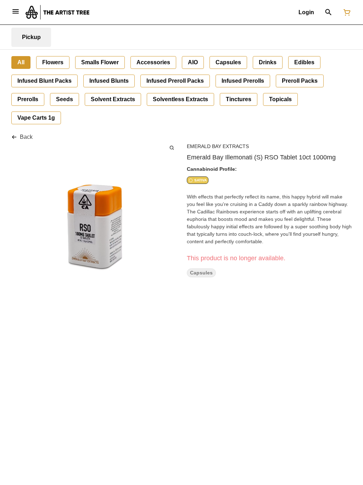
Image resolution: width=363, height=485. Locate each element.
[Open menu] (15, 11)
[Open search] (328, 12)
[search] (171, 147)
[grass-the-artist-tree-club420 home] (57, 12)
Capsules (201, 273)
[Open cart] (346, 12)
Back (26, 137)
